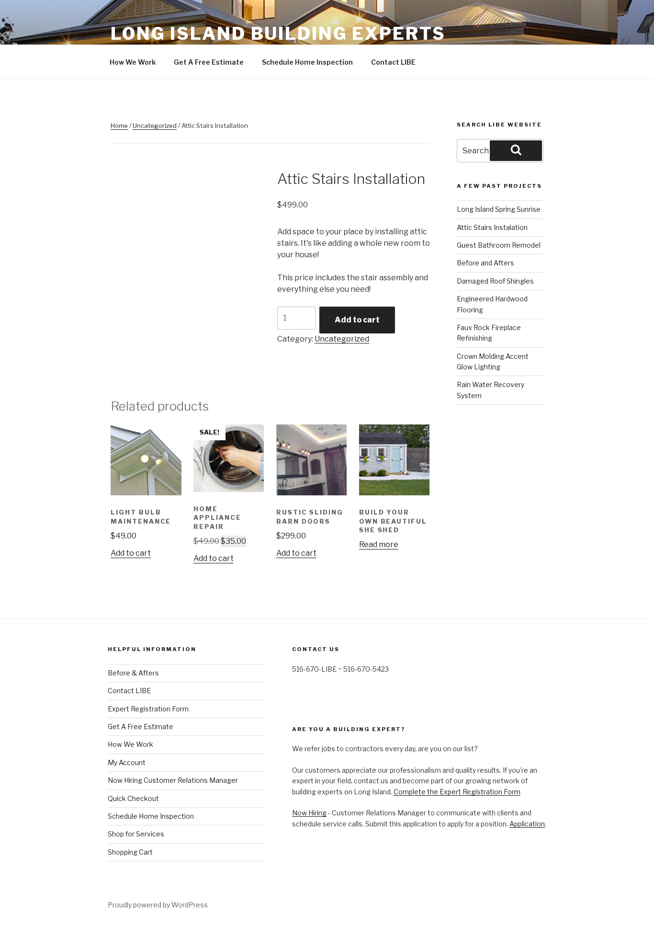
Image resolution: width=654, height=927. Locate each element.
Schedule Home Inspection (307, 62)
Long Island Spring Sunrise (499, 209)
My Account (127, 762)
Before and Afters (485, 263)
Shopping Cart (130, 852)
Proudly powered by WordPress (158, 905)
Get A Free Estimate (209, 62)
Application (527, 824)
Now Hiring (309, 813)
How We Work (133, 62)
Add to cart (357, 319)
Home (119, 125)
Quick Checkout (133, 798)
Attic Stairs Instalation (492, 227)
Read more (378, 544)
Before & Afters (133, 673)
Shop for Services (136, 834)
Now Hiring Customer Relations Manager (173, 780)
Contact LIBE (393, 62)
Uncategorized (155, 125)
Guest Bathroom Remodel (499, 245)
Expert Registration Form (148, 709)
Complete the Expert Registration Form (457, 792)
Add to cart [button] (131, 553)
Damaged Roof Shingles (495, 281)
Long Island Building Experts (278, 33)
